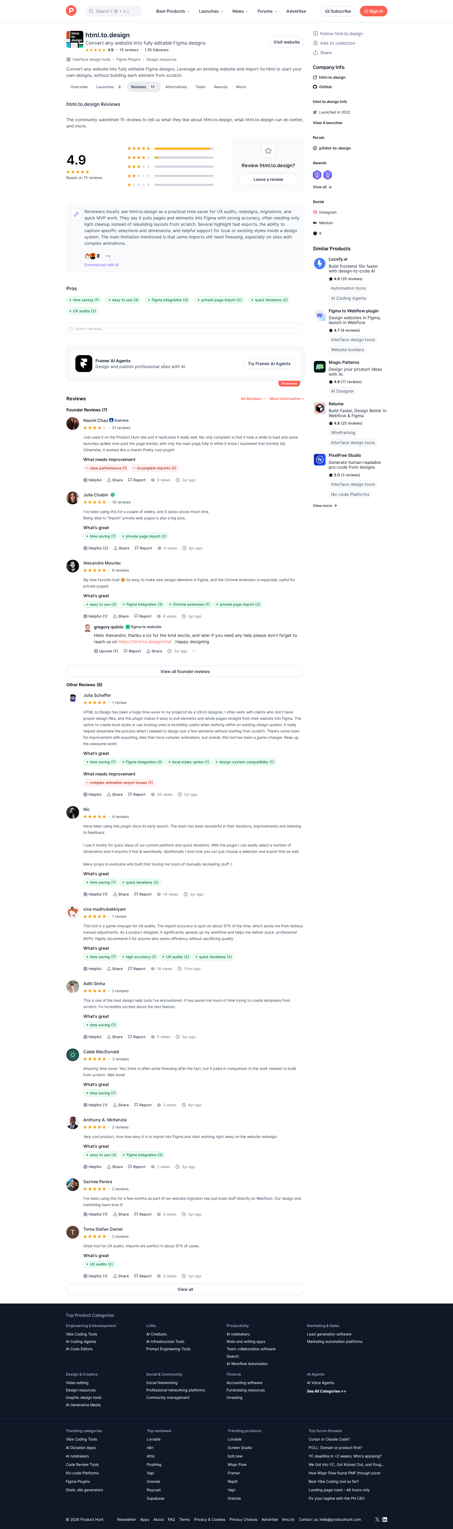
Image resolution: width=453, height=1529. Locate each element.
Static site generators (84, 1490)
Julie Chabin (95, 494)
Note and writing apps (246, 1341)
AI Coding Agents (348, 298)
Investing (234, 1397)
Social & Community (164, 1374)
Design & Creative (82, 1374)
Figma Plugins (128, 59)
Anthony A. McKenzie (105, 1119)
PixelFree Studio (345, 455)
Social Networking (162, 1382)
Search (233, 1356)
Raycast (154, 1490)
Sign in (376, 11)
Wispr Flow (237, 1464)
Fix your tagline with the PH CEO (337, 1498)
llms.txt (288, 1519)
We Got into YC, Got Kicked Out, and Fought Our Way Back (347, 1465)
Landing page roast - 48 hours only (339, 1490)
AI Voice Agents (320, 1382)
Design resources (161, 59)
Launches (209, 11)
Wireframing (343, 432)
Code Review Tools (82, 1464)
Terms (184, 1519)
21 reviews (121, 427)
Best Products (170, 11)
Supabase (155, 1498)
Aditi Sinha (94, 983)
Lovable (154, 1439)
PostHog (154, 1464)
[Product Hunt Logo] (71, 11)
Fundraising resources (246, 1390)
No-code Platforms (350, 494)
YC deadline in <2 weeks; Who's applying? (345, 1456)
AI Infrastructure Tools (165, 1341)
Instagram (328, 212)
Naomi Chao (95, 420)
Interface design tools (91, 59)
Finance (234, 1374)
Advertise (296, 11)
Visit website (286, 42)
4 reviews (120, 816)
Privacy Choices (243, 1519)
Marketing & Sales (323, 1325)
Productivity (238, 1325)
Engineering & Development (91, 1325)
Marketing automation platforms (334, 1341)
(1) (98, 616)
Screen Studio (240, 1447)
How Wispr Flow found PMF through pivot (344, 1473)
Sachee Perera (97, 1181)
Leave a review (268, 179)
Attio (151, 1456)
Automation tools (348, 288)
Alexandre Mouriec (102, 563)
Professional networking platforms (175, 1390)
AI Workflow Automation (247, 1363)
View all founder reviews (185, 671)
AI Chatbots (156, 1334)
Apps (144, 1519)
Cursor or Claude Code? (329, 1439)
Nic (86, 809)
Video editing (77, 1382)
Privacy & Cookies (209, 1519)
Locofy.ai (338, 259)
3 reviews (120, 1059)
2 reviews (120, 991)
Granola (153, 1481)
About (158, 1519)
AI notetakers (238, 1334)
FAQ (171, 1519)
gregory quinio (108, 626)
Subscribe (341, 11)
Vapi (150, 1473)
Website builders (347, 349)
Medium (326, 222)
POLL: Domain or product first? (335, 1447)
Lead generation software (329, 1334)
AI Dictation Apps (81, 1447)
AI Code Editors (79, 1349)
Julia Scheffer (97, 695)
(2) (98, 548)
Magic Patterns (344, 362)
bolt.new (235, 1456)
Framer (234, 1473)
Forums (265, 11)
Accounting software (244, 1382)
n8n (150, 1447)
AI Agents (315, 1374)
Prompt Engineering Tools (168, 1349)
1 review (119, 702)
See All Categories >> (326, 1391)
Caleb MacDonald (101, 1051)
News (238, 11)
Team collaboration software (251, 1349)
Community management (168, 1397)
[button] (241, 86)
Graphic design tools (83, 1397)
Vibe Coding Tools (81, 1334)
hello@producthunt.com (340, 1519)
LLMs (151, 1325)
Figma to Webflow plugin (354, 310)
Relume (336, 403)
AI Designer (342, 391)
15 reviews (129, 50)
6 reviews (120, 570)
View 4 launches (327, 122)
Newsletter (126, 1519)
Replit (232, 1481)
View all (185, 1289)
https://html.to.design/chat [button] (145, 641)
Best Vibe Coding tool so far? (334, 1481)
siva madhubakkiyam (104, 909)
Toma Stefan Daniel (102, 1229)
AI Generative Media (83, 1405)
